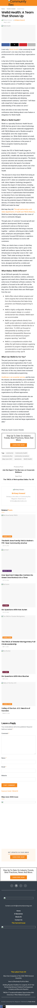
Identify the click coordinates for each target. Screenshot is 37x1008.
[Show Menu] (2, 3)
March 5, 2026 (6, 713)
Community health (21, 453)
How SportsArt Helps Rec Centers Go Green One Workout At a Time (17, 576)
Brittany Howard (20, 20)
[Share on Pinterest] (23, 44)
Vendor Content (11, 9)
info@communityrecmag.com (23, 906)
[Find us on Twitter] (16, 885)
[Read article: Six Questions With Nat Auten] (18, 595)
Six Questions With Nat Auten (14, 609)
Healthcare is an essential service (13, 377)
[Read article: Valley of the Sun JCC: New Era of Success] (18, 694)
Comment (5, 733)
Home (3, 9)
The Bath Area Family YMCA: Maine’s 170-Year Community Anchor (17, 541)
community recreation (22, 456)
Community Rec (7, 456)
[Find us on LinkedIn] (25, 885)
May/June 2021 (7, 459)
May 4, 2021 (7, 22)
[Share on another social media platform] (32, 44)
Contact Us (18, 920)
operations (18, 459)
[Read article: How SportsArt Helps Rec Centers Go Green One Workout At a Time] (18, 561)
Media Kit (18, 917)
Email (3, 767)
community (9, 453)
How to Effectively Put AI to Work (18, 982)
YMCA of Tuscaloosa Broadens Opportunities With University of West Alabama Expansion (18, 994)
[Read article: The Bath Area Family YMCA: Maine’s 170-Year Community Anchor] (18, 526)
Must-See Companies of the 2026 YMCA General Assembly (18, 977)
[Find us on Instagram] (20, 885)
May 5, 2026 (5, 679)
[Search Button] (35, 3)
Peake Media (31, 1002)
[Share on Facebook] (5, 44)
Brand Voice (20, 9)
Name (4, 758)
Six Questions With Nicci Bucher (15, 676)
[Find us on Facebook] (11, 885)
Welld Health (13, 49)
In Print (5, 605)
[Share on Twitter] (14, 44)
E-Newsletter (18, 914)
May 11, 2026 (5, 647)
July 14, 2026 (5, 545)
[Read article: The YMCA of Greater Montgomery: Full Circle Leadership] (18, 627)
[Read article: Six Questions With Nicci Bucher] (18, 662)
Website (4, 776)
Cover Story (7, 536)
